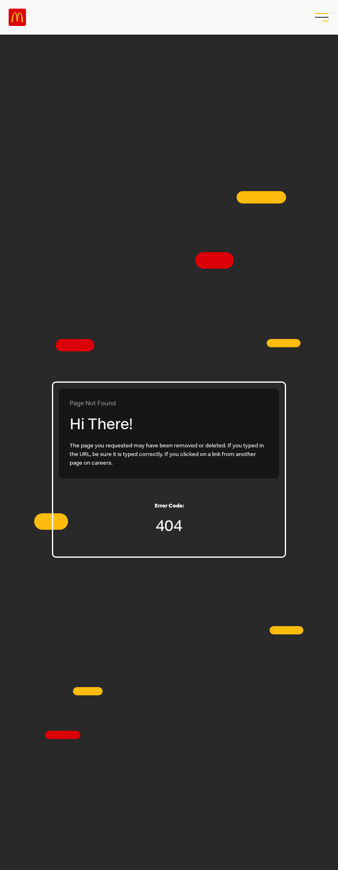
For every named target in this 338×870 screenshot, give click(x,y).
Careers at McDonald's (17, 17)
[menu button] (320, 17)
